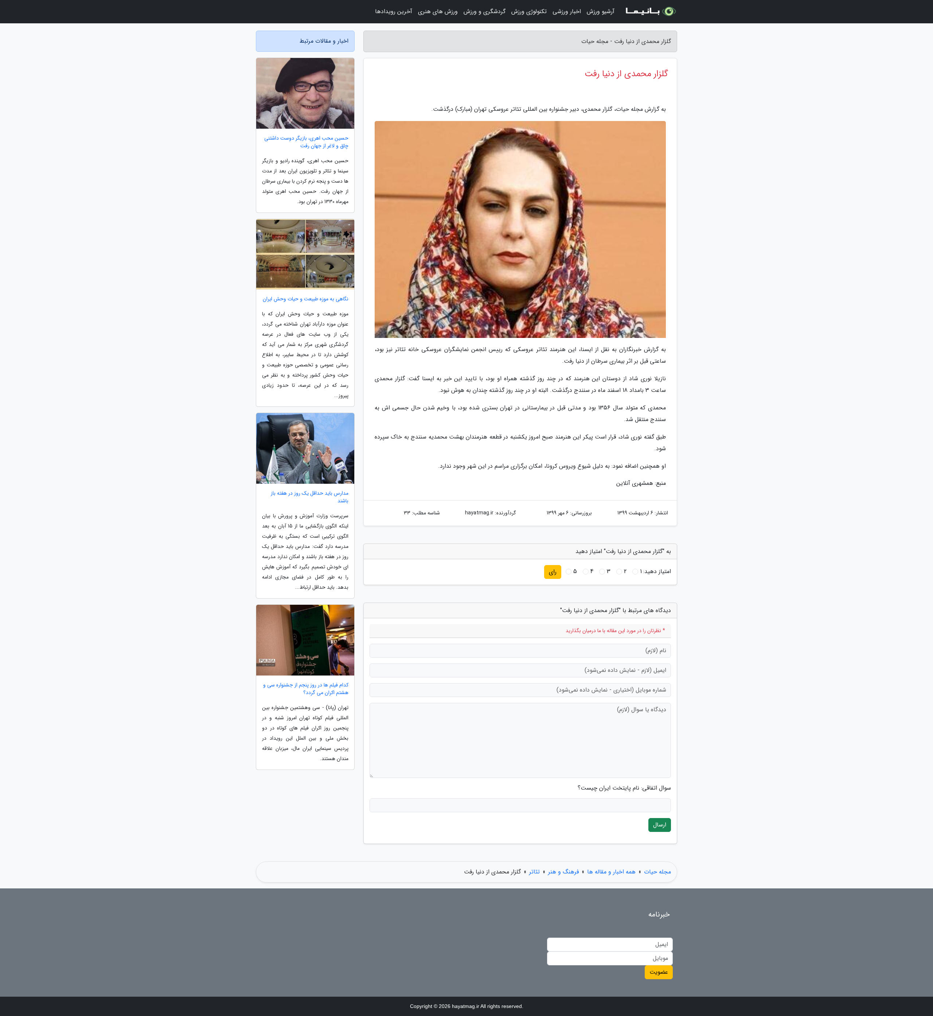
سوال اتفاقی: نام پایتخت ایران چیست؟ (624, 788)
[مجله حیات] (650, 11)
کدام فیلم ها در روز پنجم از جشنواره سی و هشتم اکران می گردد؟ (305, 689)
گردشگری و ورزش (484, 11)
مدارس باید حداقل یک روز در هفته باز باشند (309, 497)
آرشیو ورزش (600, 11)
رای (553, 571)
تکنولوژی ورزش (529, 11)
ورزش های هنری (438, 11)
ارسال (659, 824)
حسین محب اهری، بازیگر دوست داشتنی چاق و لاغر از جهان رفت (306, 142)
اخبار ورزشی (567, 11)
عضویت (658, 972)
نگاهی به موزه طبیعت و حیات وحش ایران (305, 299)
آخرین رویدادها (393, 11)
